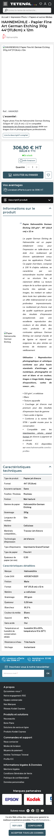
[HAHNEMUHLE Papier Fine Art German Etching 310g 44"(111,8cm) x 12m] (27, 49)
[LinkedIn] (28, 810)
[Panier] (49, 3)
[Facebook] (32, 810)
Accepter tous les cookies (27, 833)
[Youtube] (42, 810)
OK (48, 673)
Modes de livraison (12, 746)
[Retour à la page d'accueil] (23, 4)
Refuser (17, 825)
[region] (27, 77)
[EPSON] (12, 799)
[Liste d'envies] (40, 3)
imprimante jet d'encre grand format (20, 126)
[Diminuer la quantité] (28, 167)
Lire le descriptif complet (16, 135)
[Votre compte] (45, 3)
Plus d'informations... (41, 820)
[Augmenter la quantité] (36, 167)
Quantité (20, 167)
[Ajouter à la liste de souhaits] (48, 175)
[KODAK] (33, 799)
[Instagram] (37, 810)
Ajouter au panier (25, 175)
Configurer (35, 825)
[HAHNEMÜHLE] (10, 36)
